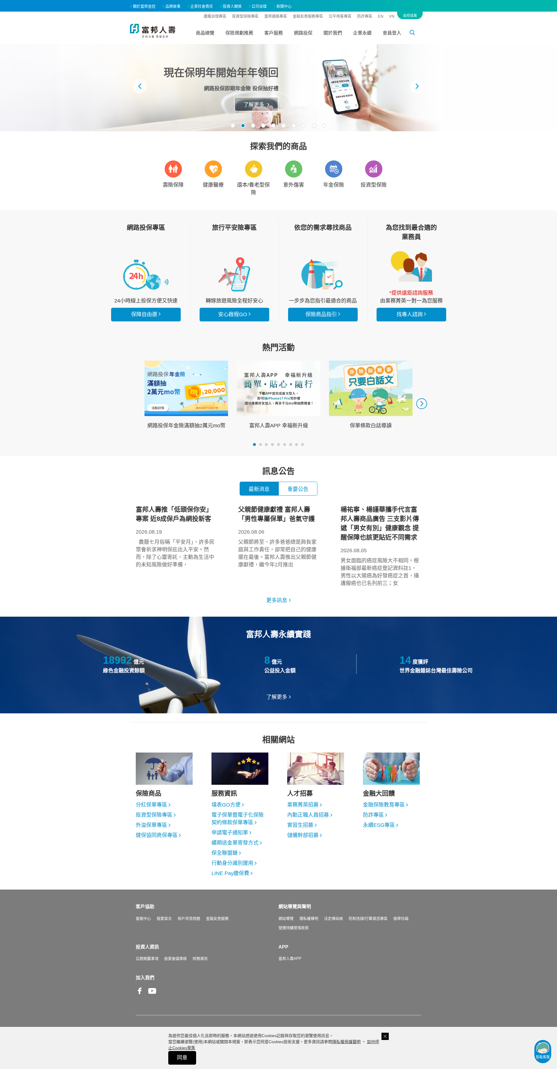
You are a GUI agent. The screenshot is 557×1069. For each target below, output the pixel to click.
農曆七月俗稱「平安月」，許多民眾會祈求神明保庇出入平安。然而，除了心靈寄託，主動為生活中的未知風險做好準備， (175, 537)
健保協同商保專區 (157, 835)
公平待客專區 (340, 16)
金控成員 (410, 16)
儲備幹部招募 (303, 835)
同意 (182, 1058)
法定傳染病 (333, 918)
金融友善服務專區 (308, 16)
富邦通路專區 (275, 16)
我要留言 (164, 918)
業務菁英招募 (303, 805)
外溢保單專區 (151, 825)
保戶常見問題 (189, 918)
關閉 (385, 1036)
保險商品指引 (323, 274)
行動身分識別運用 (232, 863)
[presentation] (140, 86)
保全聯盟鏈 (224, 853)
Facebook (140, 995)
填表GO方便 (225, 805)
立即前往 (267, 105)
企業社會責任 (201, 6)
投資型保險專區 (245, 16)
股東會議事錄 (175, 958)
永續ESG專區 (379, 825)
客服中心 (143, 918)
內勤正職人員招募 (308, 815)
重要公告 (297, 489)
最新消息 (259, 489)
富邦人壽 (152, 31)
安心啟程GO (234, 274)
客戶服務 (273, 32)
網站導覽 (286, 918)
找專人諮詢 (411, 266)
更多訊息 (276, 600)
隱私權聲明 (308, 918)
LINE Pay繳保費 (230, 873)
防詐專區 (364, 16)
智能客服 (543, 1057)
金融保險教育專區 (384, 805)
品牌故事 (172, 6)
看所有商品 (146, 274)
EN (380, 16)
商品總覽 (205, 32)
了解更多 (276, 697)
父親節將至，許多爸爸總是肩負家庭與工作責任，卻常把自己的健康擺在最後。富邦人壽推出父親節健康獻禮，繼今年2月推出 (277, 537)
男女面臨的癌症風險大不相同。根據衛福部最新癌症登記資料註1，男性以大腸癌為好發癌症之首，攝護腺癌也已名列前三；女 (380, 546)
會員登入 (392, 32)
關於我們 (332, 32)
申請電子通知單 (229, 833)
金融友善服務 (217, 918)
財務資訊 (200, 958)
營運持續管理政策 (293, 928)
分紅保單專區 (151, 805)
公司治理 (259, 6)
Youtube (152, 995)
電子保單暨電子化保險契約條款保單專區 (237, 818)
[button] (233, 125)
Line (165, 991)
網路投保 (303, 32)
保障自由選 (144, 314)
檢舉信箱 (400, 918)
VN (391, 16)
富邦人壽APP (289, 958)
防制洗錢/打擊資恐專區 (368, 918)
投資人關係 (232, 6)
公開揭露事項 (147, 958)
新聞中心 (284, 6)
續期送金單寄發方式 (234, 843)
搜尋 (415, 33)
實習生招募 (300, 825)
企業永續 (362, 32)
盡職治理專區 (215, 16)
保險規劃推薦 (239, 32)
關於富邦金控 (144, 6)
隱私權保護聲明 (346, 1041)
